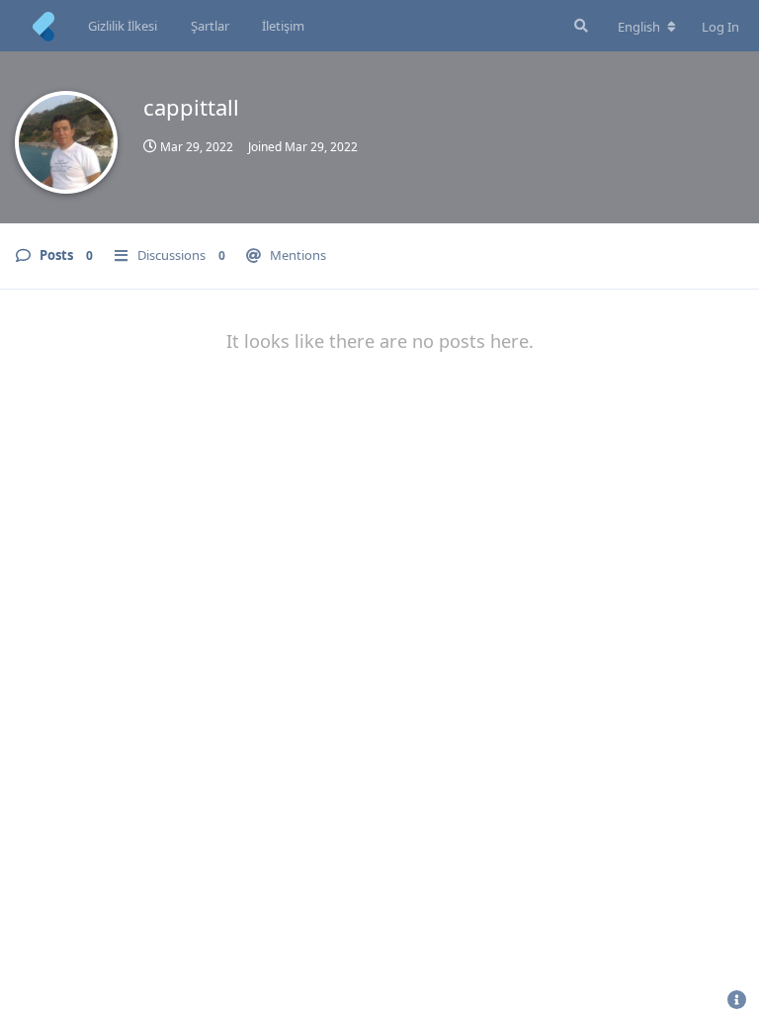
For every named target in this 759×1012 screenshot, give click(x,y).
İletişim (283, 26)
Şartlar (210, 26)
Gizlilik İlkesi (122, 26)
